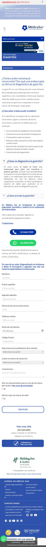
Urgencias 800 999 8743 (13, 512)
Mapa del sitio (30, 493)
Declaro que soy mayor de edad (15, 395)
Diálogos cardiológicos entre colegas (34, 511)
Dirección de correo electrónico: (15, 306)
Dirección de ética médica (34, 490)
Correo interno (30, 487)
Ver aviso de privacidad (22, 385)
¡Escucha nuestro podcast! (34, 507)
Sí (4, 389)
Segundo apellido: (9, 295)
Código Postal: (8, 337)
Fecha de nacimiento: (11, 327)
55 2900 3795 (26, 243)
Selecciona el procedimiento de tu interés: (20, 348)
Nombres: (6, 274)
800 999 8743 (16, 2)
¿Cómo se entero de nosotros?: (15, 358)
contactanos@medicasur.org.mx (14, 507)
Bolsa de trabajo (10, 492)
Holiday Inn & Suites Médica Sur (13, 496)
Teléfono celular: (9, 316)
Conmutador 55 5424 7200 (14, 509)
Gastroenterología (9, 54)
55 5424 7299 (26, 232)
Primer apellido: (8, 284)
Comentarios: (7, 369)
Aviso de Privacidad (29, 542)
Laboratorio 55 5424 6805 (13, 515)
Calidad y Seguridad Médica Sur (13, 486)
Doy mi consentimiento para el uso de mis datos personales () (22, 384)
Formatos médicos (32, 485)
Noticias (7, 489)
